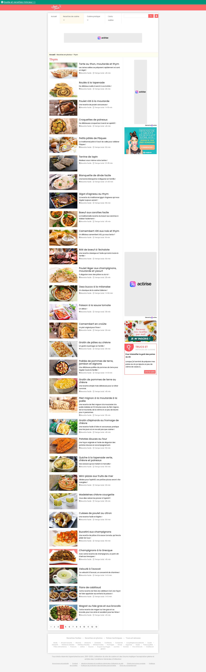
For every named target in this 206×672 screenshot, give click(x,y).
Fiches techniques (114, 638)
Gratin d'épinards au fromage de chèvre (99, 422)
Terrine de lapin (88, 156)
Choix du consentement (128, 665)
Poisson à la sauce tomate (95, 305)
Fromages (110, 645)
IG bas (120, 645)
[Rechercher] (151, 16)
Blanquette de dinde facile (95, 175)
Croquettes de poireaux (93, 119)
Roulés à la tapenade (92, 82)
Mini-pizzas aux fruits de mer (96, 476)
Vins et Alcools (137, 647)
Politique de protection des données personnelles (98, 665)
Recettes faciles (74, 638)
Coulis (149, 643)
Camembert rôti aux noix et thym (99, 231)
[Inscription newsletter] (140, 331)
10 (84, 627)
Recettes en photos (64, 55)
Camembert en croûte (92, 324)
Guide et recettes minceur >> (20, 2)
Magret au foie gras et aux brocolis (100, 606)
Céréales (97, 643)
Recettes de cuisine (71, 16)
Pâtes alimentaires (60, 647)
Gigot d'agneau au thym (94, 194)
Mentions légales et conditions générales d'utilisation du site (102, 663)
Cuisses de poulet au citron (95, 513)
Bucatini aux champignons (95, 531)
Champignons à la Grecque (95, 550)
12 (92, 627)
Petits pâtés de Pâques (92, 138)
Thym (75, 55)
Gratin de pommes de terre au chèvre (97, 381)
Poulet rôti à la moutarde (94, 101)
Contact (75, 663)
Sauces (91, 647)
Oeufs (138, 645)
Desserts (55, 645)
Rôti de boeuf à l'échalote (94, 249)
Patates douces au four (93, 439)
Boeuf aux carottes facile (94, 212)
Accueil (54, 16)
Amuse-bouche (66, 643)
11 (88, 627)
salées (82, 647)
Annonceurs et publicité (60, 663)
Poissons (73, 647)
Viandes (126, 647)
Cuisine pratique (93, 16)
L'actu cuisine (111, 18)
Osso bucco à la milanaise (94, 286)
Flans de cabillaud (90, 587)
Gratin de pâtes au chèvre (95, 342)
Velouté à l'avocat (90, 569)
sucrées (116, 647)
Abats (55, 643)
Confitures (108, 643)
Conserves (119, 643)
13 (96, 627)
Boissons (88, 643)
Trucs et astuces (133, 638)
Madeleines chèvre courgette (96, 494)
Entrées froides (98, 645)
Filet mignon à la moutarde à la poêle (98, 399)
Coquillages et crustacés (135, 643)
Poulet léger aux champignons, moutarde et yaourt (97, 270)
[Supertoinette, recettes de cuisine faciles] (56, 7)
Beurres (78, 643)
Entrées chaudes (83, 645)
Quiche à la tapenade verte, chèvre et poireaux (96, 459)
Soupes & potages (103, 647)
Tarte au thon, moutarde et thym (99, 64)
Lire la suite (150, 372)
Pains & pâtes (148, 645)
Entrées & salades (68, 645)
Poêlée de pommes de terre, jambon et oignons (96, 362)
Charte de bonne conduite (136, 663)
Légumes (129, 645)
